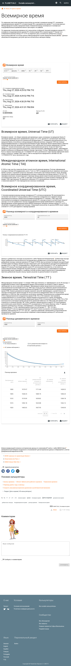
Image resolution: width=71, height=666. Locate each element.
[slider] (10, 79)
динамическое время (58, 498)
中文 (4, 659)
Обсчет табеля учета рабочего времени (29, 482)
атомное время (22, 498)
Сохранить (53, 124)
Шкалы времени (9, 482)
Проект (5, 606)
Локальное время (8, 69)
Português (6, 654)
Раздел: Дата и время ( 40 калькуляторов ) (18, 491)
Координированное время (20, 502)
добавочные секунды (7, 502)
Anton (55, 510)
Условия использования (21, 606)
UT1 (12, 498)
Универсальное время (44, 502)
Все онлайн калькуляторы (47, 606)
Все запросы (43, 623)
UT (9, 498)
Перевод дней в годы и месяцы (14, 485)
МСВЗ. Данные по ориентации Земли (17, 456)
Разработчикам (44, 629)
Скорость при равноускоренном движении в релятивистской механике (27, 488)
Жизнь (8, 8)
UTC (16, 498)
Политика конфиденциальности (24, 609)
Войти (66, 3)
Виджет (64, 124)
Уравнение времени (50, 482)
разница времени (32, 502)
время (29, 498)
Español (5, 649)
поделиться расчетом (12, 467)
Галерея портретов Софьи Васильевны (51, 626)
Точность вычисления (9, 76)
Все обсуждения (44, 621)
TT (7, 498)
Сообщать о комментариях (13, 559)
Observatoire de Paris (11, 459)
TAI (4, 498)
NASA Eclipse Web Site (12, 462)
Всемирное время (36, 498)
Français (6, 651)
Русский (6, 657)
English (5, 646)
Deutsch (5, 643)
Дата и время (16, 8)
